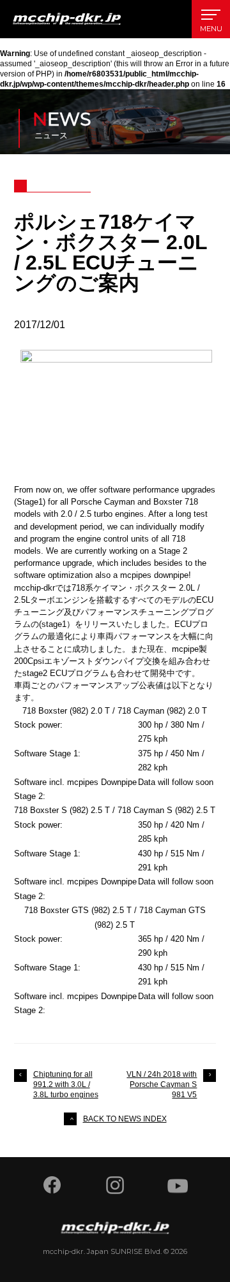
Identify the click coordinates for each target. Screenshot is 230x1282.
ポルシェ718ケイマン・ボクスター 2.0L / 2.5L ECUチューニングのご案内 (110, 252)
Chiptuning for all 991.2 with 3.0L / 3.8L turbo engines (65, 1084)
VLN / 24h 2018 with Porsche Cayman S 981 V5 (161, 1084)
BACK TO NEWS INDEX (125, 1118)
